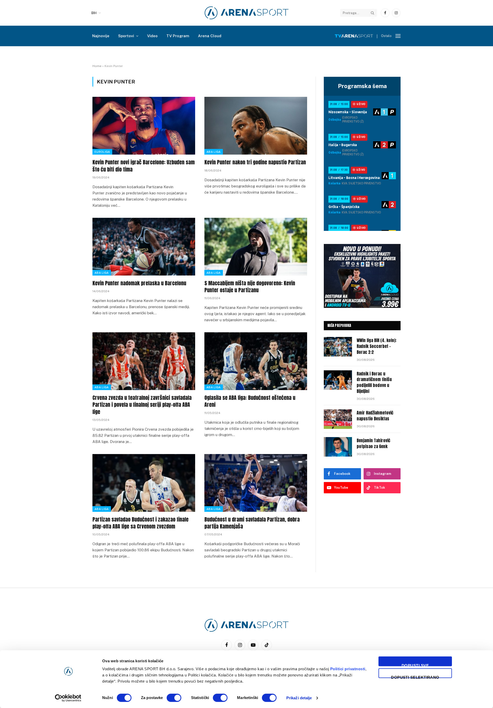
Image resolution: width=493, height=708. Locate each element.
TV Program (177, 36)
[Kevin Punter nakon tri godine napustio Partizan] (255, 126)
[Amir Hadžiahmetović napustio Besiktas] (338, 419)
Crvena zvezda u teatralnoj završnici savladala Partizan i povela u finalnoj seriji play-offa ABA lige (142, 404)
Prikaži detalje (299, 698)
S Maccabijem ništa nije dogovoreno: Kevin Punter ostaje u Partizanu (249, 287)
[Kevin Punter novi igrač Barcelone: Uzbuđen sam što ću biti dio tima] (143, 126)
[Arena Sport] (247, 13)
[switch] (174, 698)
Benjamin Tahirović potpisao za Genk (373, 443)
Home (96, 66)
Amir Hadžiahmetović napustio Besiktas (375, 416)
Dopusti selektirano (415, 676)
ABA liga (213, 151)
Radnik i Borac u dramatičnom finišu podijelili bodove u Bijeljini (374, 382)
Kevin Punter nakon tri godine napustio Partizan (255, 162)
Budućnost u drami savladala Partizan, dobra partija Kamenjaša (252, 523)
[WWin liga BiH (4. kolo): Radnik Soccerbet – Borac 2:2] (338, 346)
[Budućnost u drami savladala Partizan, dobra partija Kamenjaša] (255, 483)
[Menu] (398, 36)
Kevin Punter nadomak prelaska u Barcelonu (139, 283)
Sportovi (126, 36)
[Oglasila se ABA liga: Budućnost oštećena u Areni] (255, 361)
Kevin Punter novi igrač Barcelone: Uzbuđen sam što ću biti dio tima (143, 166)
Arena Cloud (209, 36)
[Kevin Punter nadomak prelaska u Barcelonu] (143, 247)
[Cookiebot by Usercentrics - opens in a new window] (68, 698)
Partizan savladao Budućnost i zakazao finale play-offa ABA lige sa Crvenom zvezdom (140, 523)
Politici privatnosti (347, 669)
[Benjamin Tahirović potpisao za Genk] (338, 447)
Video (152, 36)
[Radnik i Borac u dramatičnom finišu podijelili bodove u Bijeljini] (338, 380)
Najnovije (100, 36)
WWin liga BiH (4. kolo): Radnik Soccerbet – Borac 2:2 (376, 346)
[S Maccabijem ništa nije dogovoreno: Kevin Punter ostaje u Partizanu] (255, 247)
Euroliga (102, 151)
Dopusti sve (415, 664)
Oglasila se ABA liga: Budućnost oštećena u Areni (249, 401)
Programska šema (362, 86)
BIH (94, 13)
